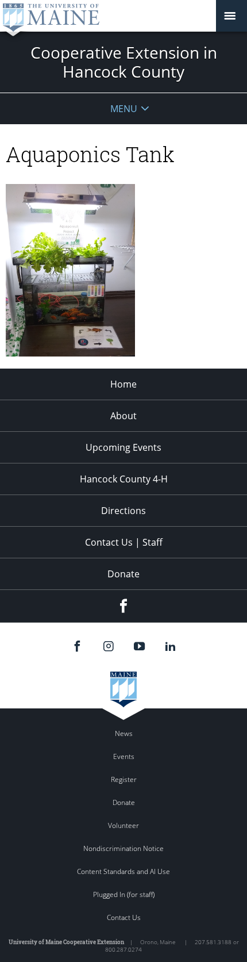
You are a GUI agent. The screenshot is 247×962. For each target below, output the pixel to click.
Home (123, 384)
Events (123, 756)
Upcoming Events (123, 447)
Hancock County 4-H (124, 479)
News (124, 733)
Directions (123, 510)
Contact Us (124, 917)
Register (124, 779)
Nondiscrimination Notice (123, 848)
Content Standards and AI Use (123, 871)
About (123, 415)
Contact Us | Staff (124, 542)
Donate (123, 574)
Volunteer (123, 825)
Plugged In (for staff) (124, 894)
